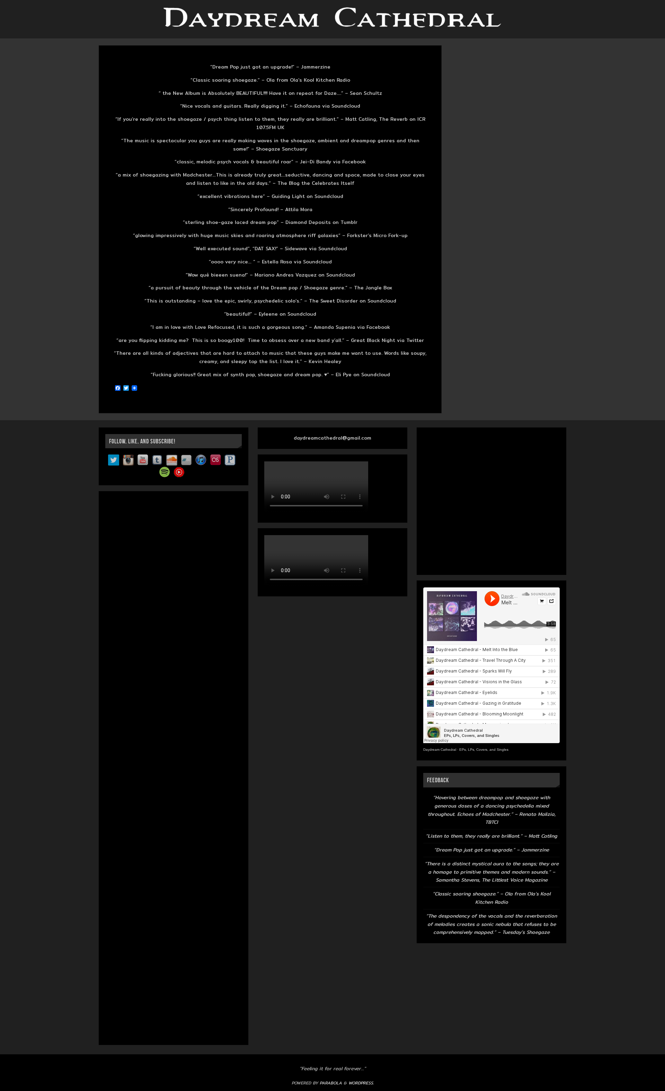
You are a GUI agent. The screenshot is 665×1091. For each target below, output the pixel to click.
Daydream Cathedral (439, 749)
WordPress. (361, 1083)
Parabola (331, 1083)
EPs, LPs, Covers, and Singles (483, 749)
